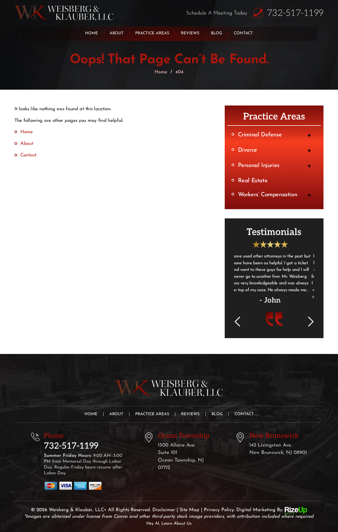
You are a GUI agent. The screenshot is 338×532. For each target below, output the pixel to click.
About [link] (26, 143)
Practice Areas (152, 33)
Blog (216, 33)
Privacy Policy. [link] (219, 523)
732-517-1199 (295, 13)
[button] (309, 135)
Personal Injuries (258, 165)
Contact (243, 33)
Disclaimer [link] (163, 523)
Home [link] (26, 132)
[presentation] (237, 335)
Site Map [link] (189, 523)
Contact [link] (28, 155)
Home (91, 33)
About (117, 33)
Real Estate (253, 181)
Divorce (247, 150)
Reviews (190, 33)
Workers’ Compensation (267, 195)
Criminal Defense (260, 135)
